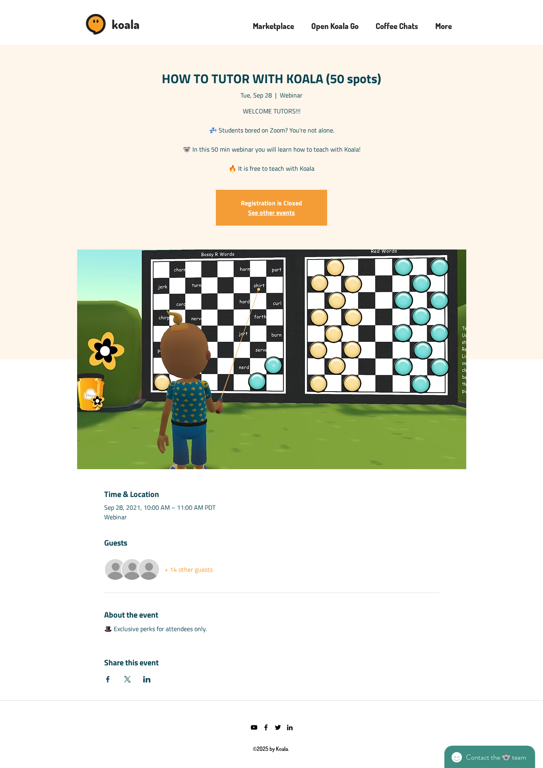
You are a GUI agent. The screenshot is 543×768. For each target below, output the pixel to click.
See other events (271, 212)
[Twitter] (278, 727)
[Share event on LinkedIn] (147, 679)
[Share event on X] (127, 679)
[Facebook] (266, 727)
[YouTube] (254, 727)
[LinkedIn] (290, 727)
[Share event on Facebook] (108, 679)
